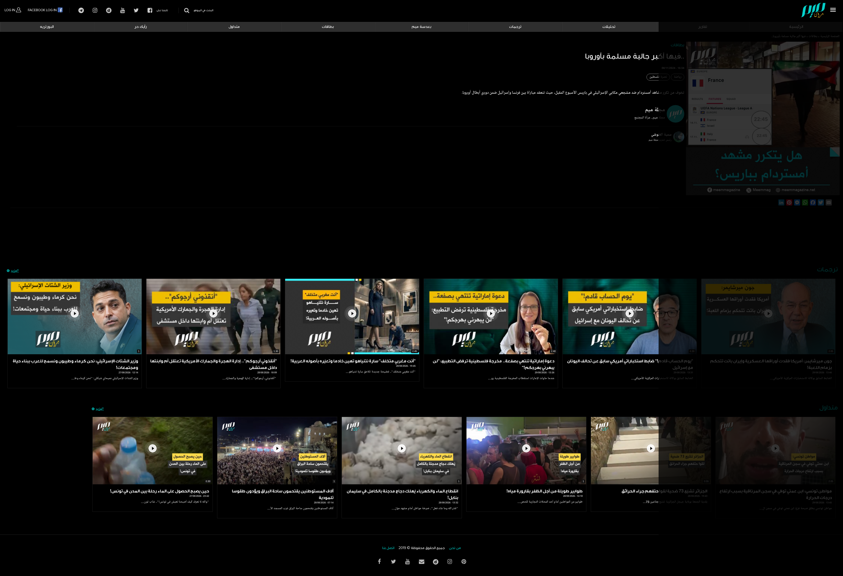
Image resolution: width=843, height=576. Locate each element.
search (186, 10)
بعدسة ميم (421, 27)
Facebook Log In (43, 10)
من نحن (455, 548)
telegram (81, 10)
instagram (95, 10)
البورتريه (47, 27)
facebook (150, 10)
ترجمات (515, 27)
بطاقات (328, 27)
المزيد (15, 271)
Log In (10, 10)
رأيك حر (140, 27)
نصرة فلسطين (658, 77)
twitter (136, 10)
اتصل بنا (388, 548)
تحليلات (608, 27)
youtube (122, 10)
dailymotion (109, 10)
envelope (421, 561)
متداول (234, 27)
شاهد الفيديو (630, 316)
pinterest (463, 561)
